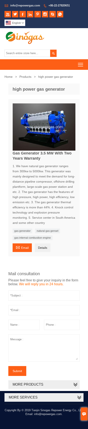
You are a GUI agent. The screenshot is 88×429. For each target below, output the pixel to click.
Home (8, 76)
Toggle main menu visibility (81, 64)
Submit (17, 371)
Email (22, 247)
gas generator (22, 230)
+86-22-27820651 (59, 5)
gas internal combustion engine (32, 237)
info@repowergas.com (25, 5)
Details (42, 247)
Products (25, 76)
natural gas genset (47, 230)
